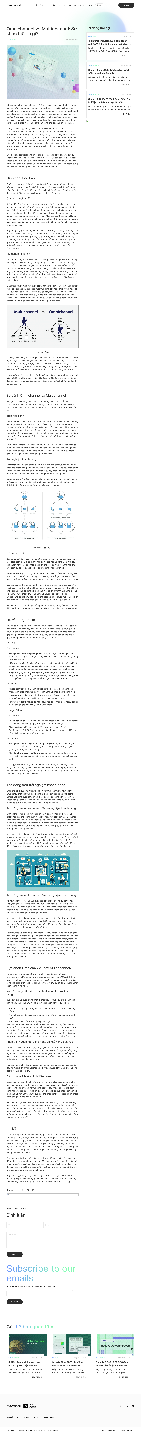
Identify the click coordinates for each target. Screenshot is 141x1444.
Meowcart (23, 1430)
